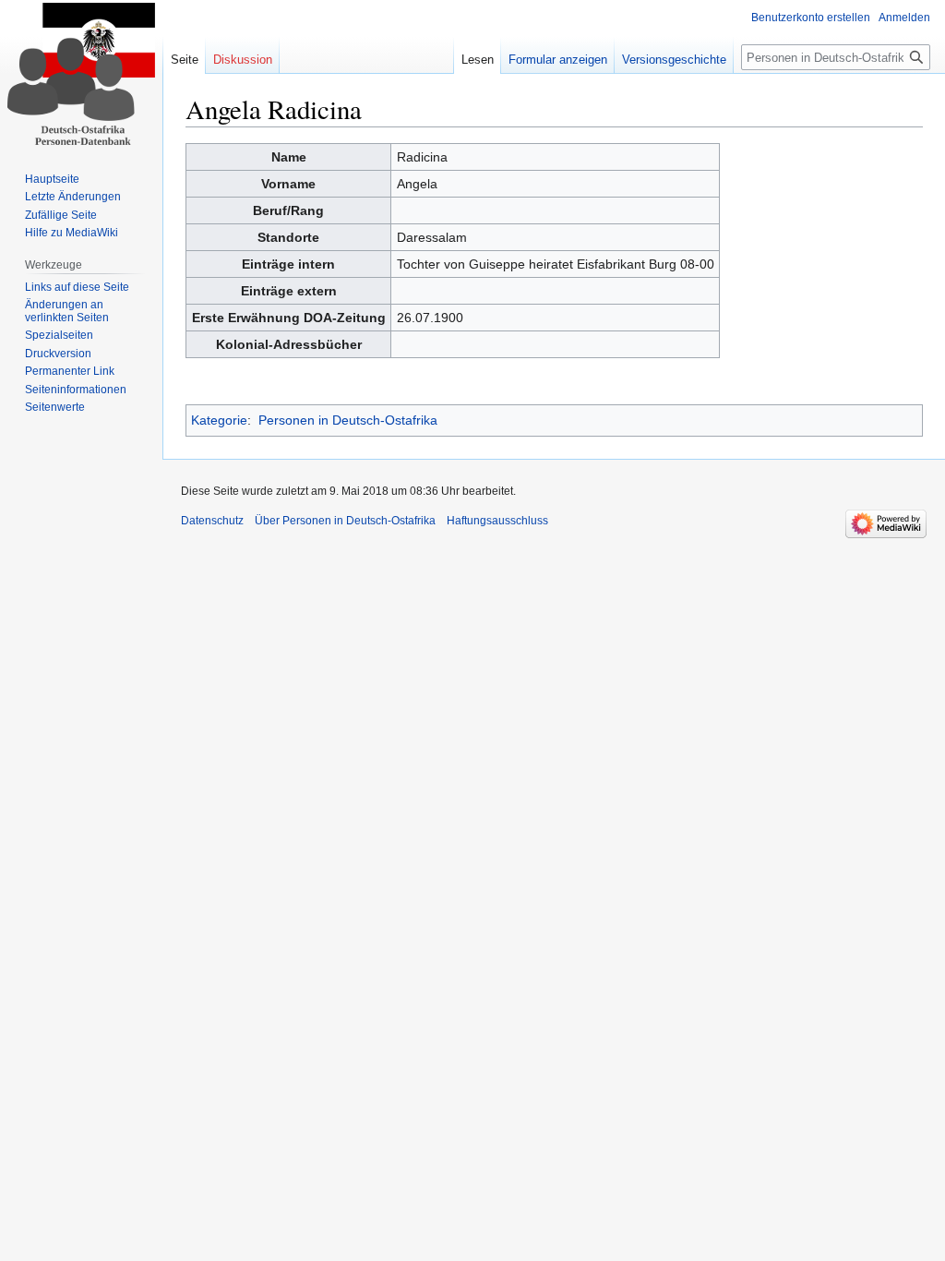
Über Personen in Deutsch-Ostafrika (345, 520)
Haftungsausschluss (497, 520)
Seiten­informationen (75, 389)
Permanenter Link (69, 371)
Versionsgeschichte (674, 59)
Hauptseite (52, 179)
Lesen (477, 59)
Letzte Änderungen (73, 196)
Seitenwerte (55, 407)
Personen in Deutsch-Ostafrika (347, 420)
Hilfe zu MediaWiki (71, 232)
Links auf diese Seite (77, 287)
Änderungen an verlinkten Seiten (67, 311)
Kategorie (219, 420)
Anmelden (904, 17)
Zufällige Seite (61, 215)
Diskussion (242, 59)
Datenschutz (212, 520)
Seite (184, 59)
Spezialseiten (59, 335)
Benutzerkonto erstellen (810, 17)
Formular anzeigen (557, 59)
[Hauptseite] (81, 74)
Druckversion (58, 353)
